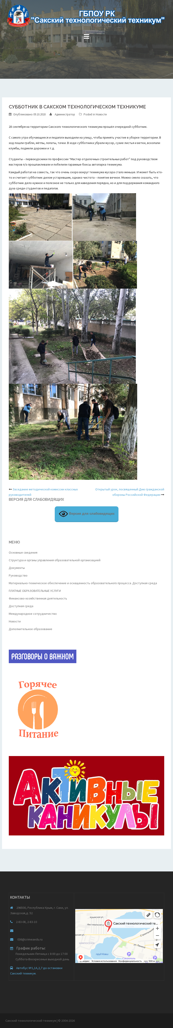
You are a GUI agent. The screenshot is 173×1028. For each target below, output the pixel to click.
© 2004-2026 (66, 1021)
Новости (101, 114)
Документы (17, 568)
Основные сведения (23, 552)
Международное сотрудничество (33, 614)
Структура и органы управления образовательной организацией (54, 560)
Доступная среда (21, 606)
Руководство (18, 575)
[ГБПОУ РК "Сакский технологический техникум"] (86, 17)
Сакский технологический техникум (31, 1021)
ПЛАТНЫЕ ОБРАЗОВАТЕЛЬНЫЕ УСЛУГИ (35, 591)
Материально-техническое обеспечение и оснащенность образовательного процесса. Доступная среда (83, 583)
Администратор (65, 114)
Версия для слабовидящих (91, 514)
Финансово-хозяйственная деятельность (38, 598)
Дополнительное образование (30, 629)
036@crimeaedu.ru (30, 939)
